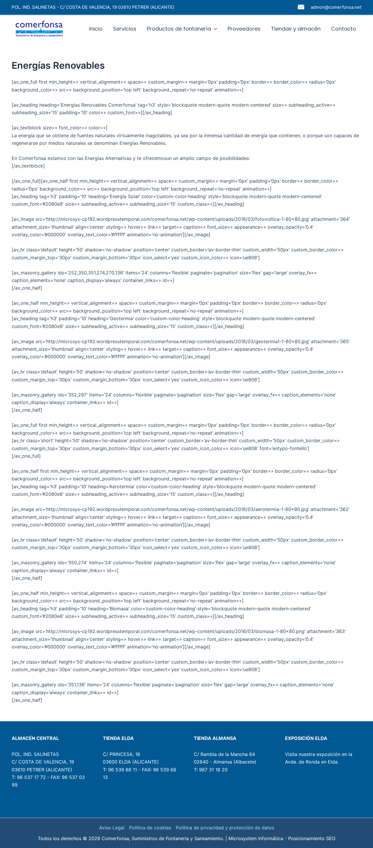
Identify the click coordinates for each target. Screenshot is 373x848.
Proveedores (244, 28)
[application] (214, 28)
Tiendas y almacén (296, 28)
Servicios (124, 28)
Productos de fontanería (179, 28)
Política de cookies (150, 828)
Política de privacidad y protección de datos (225, 828)
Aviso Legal (111, 828)
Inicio (96, 28)
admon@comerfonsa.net (336, 7)
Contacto (343, 28)
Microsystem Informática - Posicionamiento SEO (281, 838)
